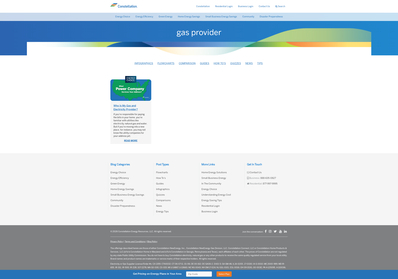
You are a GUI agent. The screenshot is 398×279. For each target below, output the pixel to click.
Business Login (245, 6)
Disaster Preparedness (271, 16)
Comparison (187, 63)
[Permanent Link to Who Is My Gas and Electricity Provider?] (130, 90)
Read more (130, 140)
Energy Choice (122, 16)
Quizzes (235, 63)
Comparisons (163, 200)
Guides (204, 63)
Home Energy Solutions (214, 172)
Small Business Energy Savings (221, 16)
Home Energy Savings (189, 16)
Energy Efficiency (144, 16)
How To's (220, 63)
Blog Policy (152, 241)
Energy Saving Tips (211, 200)
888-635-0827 (268, 178)
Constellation (203, 6)
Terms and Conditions (135, 241)
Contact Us (264, 6)
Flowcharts (165, 63)
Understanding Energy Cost (216, 194)
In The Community (211, 183)
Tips (260, 63)
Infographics (143, 63)
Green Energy (165, 16)
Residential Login (224, 6)
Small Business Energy (213, 178)
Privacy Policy (116, 241)
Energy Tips (162, 211)
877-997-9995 (270, 183)
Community (248, 16)
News (249, 63)
